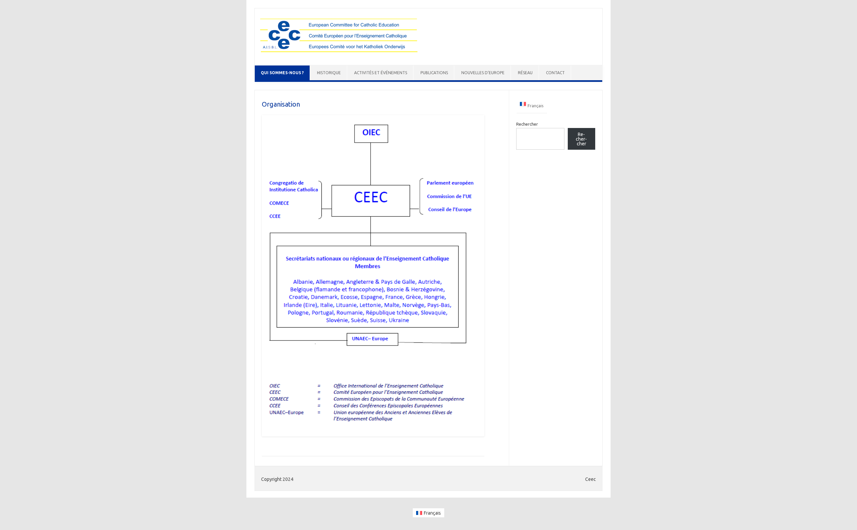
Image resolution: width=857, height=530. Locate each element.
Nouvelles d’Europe (482, 73)
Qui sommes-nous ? (282, 73)
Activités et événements (380, 73)
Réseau (525, 73)
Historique (329, 73)
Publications (434, 73)
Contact (555, 73)
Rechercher (527, 124)
